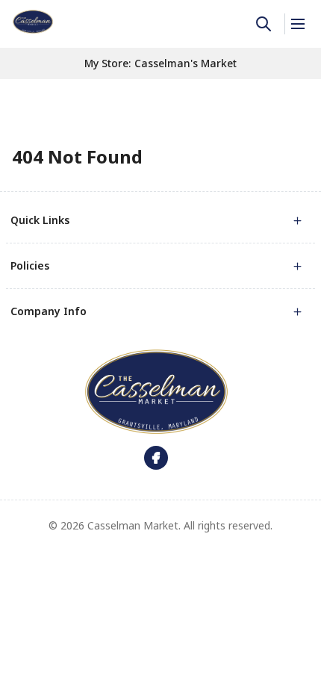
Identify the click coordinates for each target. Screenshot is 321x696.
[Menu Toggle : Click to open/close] (296, 23)
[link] (33, 22)
